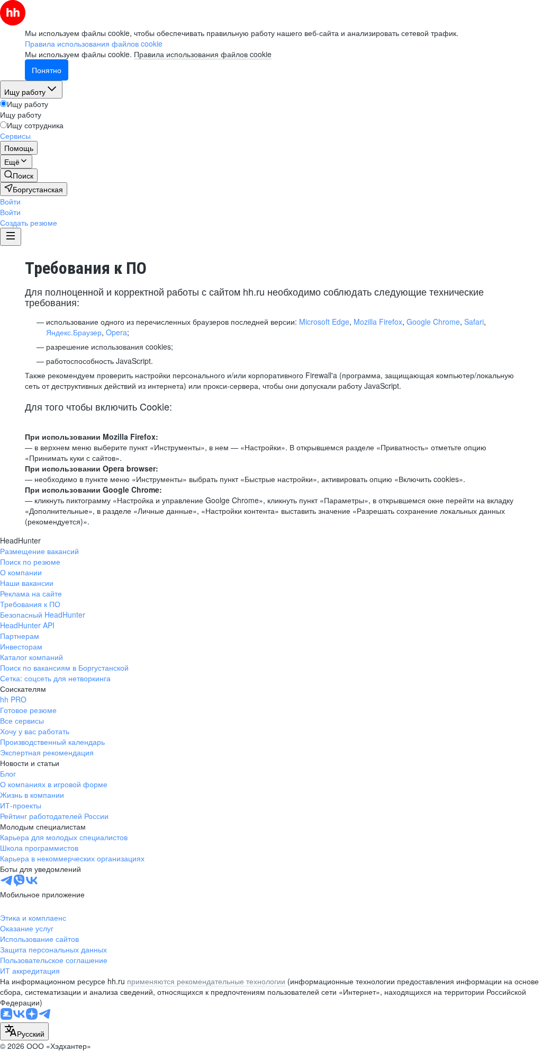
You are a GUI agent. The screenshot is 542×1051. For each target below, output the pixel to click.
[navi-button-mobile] (10, 237)
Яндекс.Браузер (74, 332)
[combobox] (24, 1031)
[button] (10, 201)
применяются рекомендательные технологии (206, 981)
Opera (116, 332)
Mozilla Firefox (378, 321)
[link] (19, 175)
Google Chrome (433, 321)
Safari (474, 321)
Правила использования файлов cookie (203, 54)
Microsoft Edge (324, 321)
